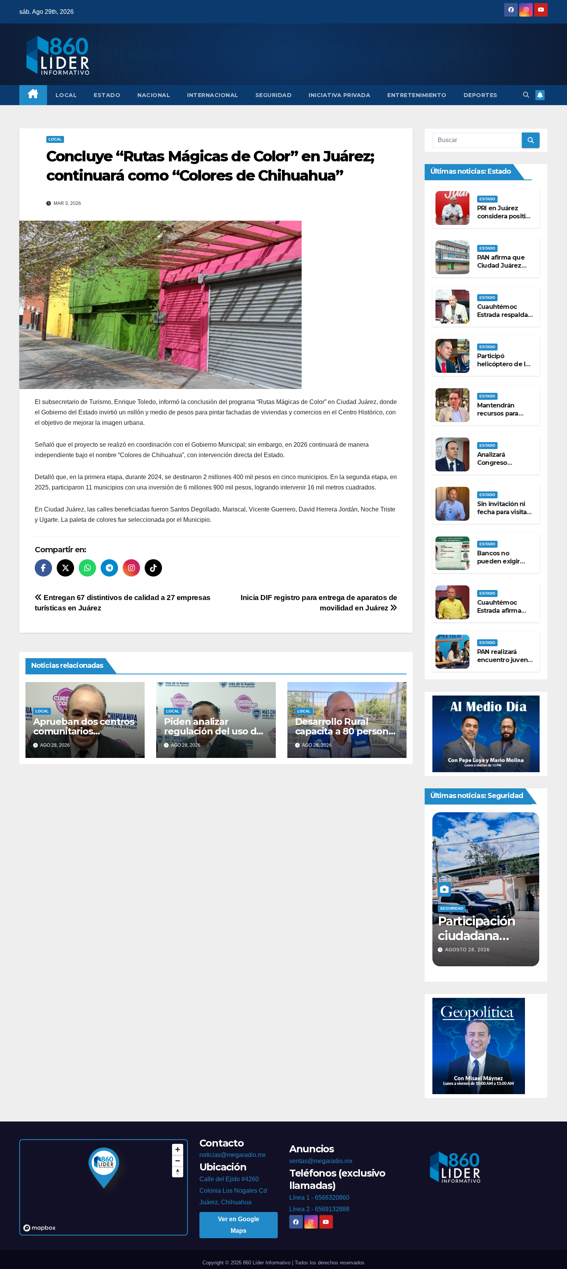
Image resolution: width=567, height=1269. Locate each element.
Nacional (153, 95)
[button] (526, 95)
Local (66, 95)
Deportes (481, 95)
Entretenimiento (417, 95)
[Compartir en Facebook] (43, 568)
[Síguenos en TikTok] (153, 568)
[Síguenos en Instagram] (131, 568)
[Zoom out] (177, 1160)
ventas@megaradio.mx (321, 1161)
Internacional (212, 95)
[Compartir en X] (65, 568)
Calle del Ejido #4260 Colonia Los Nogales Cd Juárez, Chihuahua (233, 1190)
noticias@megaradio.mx (232, 1155)
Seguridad (273, 95)
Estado (107, 95)
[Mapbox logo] (39, 1228)
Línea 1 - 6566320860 (319, 1197)
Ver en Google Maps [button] (238, 1225)
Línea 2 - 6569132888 (319, 1209)
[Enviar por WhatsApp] (87, 568)
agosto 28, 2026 (467, 949)
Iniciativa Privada (339, 95)
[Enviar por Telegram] (109, 568)
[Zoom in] (177, 1149)
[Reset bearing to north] (177, 1171)
